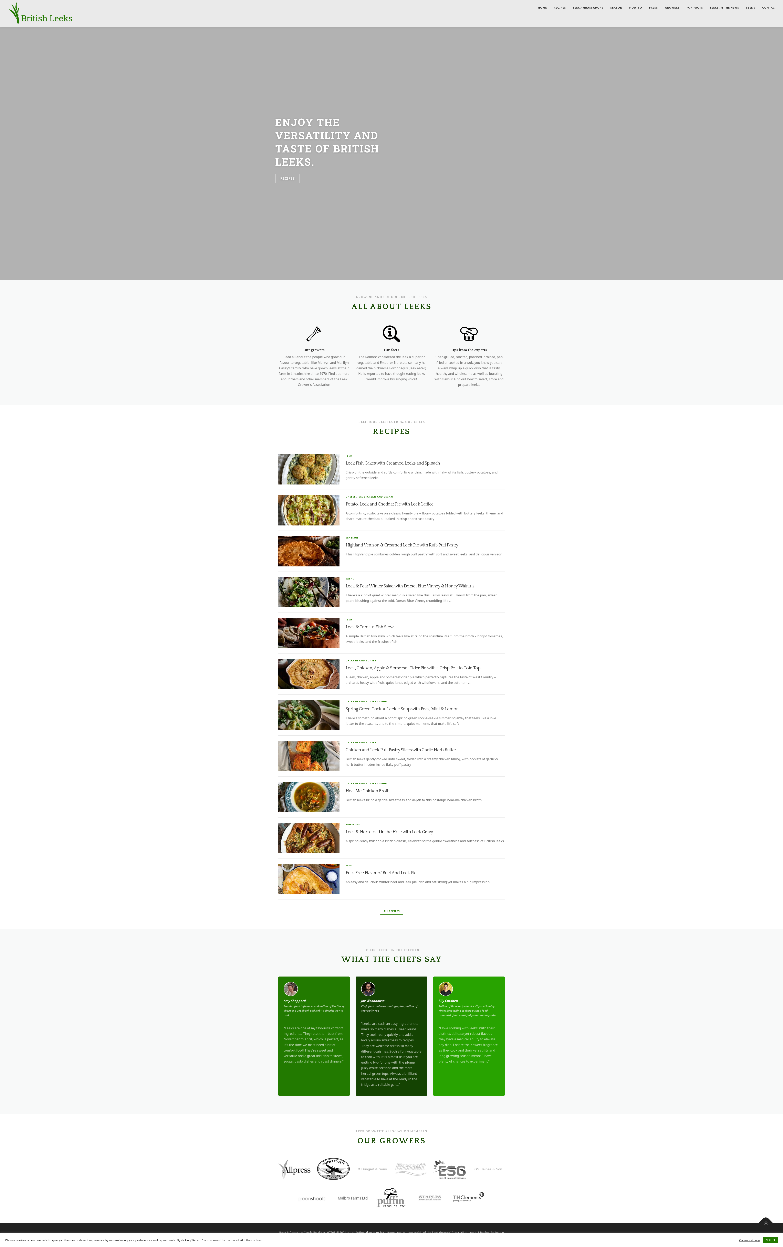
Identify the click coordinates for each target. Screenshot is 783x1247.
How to (635, 7)
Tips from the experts (469, 350)
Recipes (560, 7)
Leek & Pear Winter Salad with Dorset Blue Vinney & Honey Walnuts (410, 586)
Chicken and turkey (361, 660)
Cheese (351, 496)
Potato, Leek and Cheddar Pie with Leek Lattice (390, 504)
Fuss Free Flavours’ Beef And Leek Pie (381, 872)
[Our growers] (314, 333)
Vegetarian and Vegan (376, 496)
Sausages (353, 824)
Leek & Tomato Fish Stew (370, 627)
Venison (352, 537)
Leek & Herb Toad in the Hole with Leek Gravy (389, 831)
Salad (350, 578)
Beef (349, 865)
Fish (349, 455)
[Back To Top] (766, 1223)
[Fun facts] (391, 333)
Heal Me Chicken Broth (367, 790)
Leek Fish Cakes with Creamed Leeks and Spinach (393, 463)
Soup (383, 701)
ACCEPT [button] (770, 1240)
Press (653, 7)
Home (542, 7)
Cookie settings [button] (749, 1240)
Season (616, 7)
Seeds (750, 7)
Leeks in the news (724, 7)
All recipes (392, 911)
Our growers (314, 350)
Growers (672, 7)
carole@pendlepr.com (365, 1232)
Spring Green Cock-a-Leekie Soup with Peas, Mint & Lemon (402, 709)
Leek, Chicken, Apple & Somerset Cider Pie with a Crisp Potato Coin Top (413, 668)
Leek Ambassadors (588, 7)
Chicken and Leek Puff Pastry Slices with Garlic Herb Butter (401, 750)
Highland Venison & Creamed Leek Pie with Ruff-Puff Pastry (402, 545)
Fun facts (695, 7)
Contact (769, 7)
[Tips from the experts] (469, 333)
